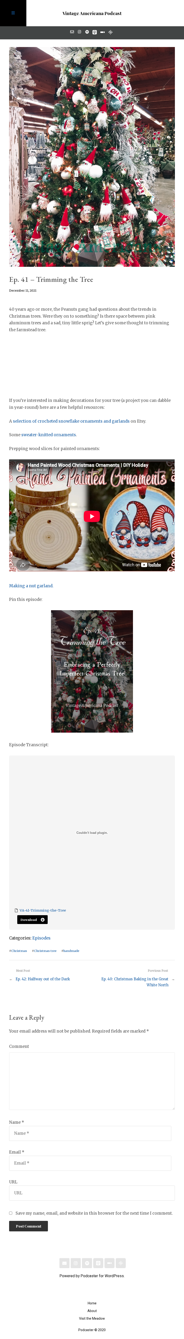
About (92, 1310)
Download (29, 919)
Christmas (19, 951)
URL (13, 1182)
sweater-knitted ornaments (48, 434)
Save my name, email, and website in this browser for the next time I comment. (94, 1213)
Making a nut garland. (31, 585)
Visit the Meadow (92, 1318)
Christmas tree (45, 951)
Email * (16, 1152)
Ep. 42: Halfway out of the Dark (43, 979)
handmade (71, 951)
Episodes (41, 938)
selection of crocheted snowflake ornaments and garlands (71, 421)
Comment (19, 1046)
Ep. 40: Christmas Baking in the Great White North (134, 982)
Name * (16, 1122)
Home (92, 1303)
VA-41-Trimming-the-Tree (43, 910)
